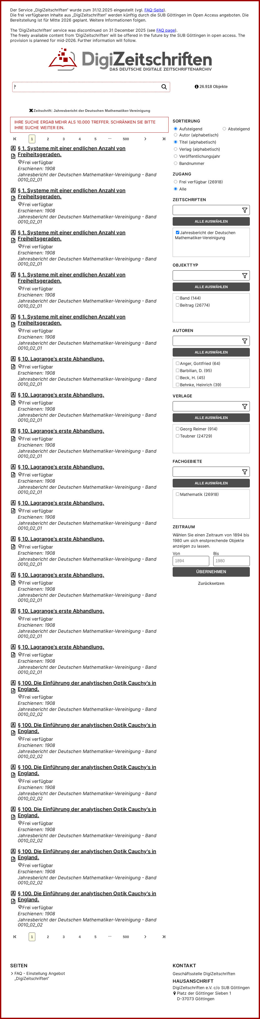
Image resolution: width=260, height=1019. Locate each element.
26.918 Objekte (213, 86)
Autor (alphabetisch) (198, 134)
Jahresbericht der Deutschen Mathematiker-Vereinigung (205, 235)
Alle (182, 188)
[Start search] (164, 87)
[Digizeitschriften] (130, 60)
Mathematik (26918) (199, 494)
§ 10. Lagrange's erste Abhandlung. (61, 359)
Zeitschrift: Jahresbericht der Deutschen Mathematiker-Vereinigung (92, 111)
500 (126, 139)
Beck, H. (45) (192, 377)
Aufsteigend (190, 128)
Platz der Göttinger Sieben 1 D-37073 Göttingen (204, 996)
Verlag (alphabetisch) (199, 149)
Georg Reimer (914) (199, 428)
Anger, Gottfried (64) (200, 363)
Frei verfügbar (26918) (200, 181)
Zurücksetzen (211, 583)
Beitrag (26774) (195, 305)
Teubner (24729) (196, 435)
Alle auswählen (211, 221)
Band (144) (190, 298)
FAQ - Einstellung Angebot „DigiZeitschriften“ (39, 976)
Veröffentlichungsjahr (199, 156)
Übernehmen (211, 572)
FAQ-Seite (154, 9)
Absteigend (238, 128)
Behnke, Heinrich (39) (200, 384)
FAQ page (165, 30)
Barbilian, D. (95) (196, 370)
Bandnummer (191, 163)
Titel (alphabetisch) (197, 142)
